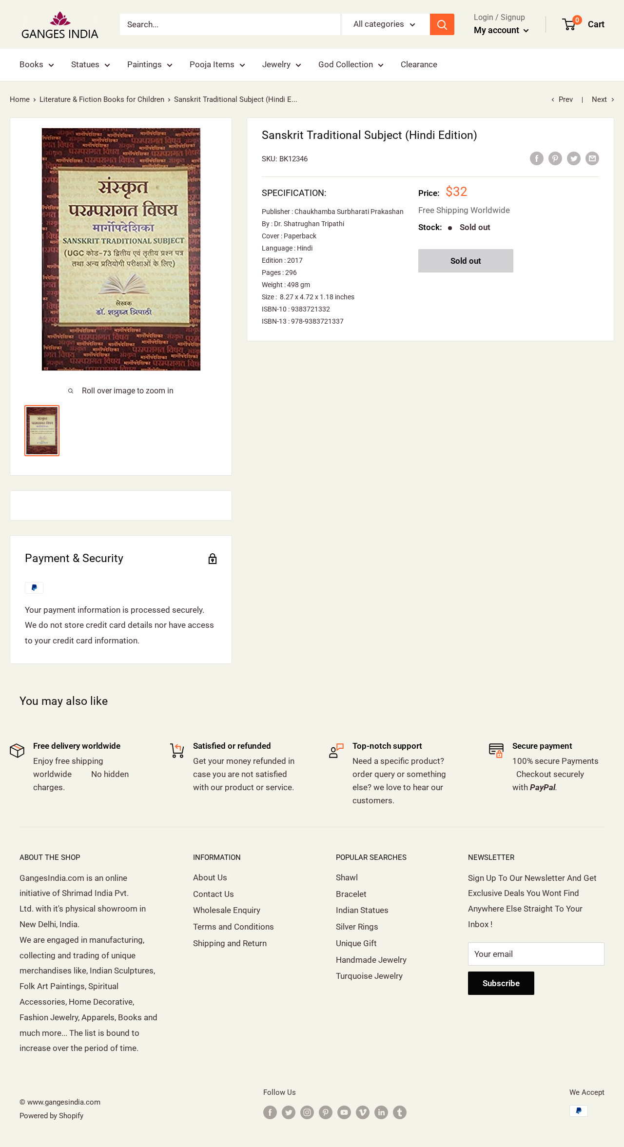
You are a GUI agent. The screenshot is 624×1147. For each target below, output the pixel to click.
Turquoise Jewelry (369, 976)
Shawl (347, 877)
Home (20, 99)
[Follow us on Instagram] (307, 1112)
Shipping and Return (230, 943)
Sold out (465, 261)
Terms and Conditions (233, 927)
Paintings (144, 64)
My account (497, 30)
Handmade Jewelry (371, 960)
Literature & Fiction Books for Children (101, 99)
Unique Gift (356, 943)
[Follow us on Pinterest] (325, 1112)
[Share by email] (592, 158)
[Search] (442, 24)
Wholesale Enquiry (226, 910)
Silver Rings (357, 927)
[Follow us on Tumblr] (400, 1112)
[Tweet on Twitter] (574, 158)
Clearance (419, 64)
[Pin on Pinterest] (555, 158)
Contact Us (213, 894)
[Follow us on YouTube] (344, 1112)
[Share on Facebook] (537, 158)
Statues (85, 64)
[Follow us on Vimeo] (363, 1112)
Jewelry (276, 64)
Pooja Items (212, 64)
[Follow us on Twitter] (288, 1112)
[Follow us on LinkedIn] (381, 1112)
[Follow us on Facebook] (270, 1112)
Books (31, 64)
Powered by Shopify (51, 1115)
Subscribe (501, 983)
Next (599, 99)
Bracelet (351, 894)
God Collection (345, 64)
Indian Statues (362, 910)
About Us (210, 877)
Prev (566, 99)
